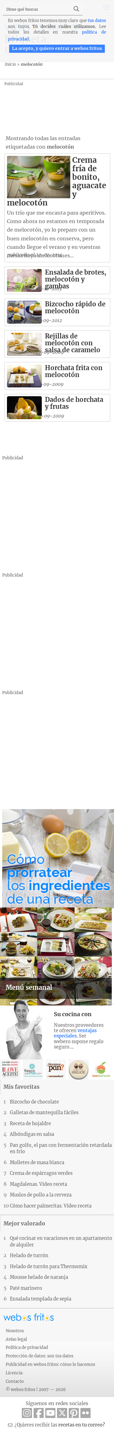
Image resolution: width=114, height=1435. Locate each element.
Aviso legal (16, 1339)
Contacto (15, 1381)
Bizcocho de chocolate (34, 1102)
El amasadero (56, 1070)
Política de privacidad (27, 1347)
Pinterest (74, 1413)
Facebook (39, 1413)
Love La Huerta (101, 1070)
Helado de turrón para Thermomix (48, 1266)
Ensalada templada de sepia (40, 1299)
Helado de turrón (29, 1255)
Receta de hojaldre (30, 1123)
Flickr (85, 1413)
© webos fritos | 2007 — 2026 (36, 1389)
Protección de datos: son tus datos (39, 1355)
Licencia (14, 1372)
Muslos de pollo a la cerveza (41, 1195)
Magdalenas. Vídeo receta (38, 1184)
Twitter (62, 1413)
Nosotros (15, 1330)
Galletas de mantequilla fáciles (44, 1112)
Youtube (50, 1413)
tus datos (97, 20)
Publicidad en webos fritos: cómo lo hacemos (50, 1364)
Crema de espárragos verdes (41, 1173)
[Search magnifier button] (76, 9)
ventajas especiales (75, 1033)
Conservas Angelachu (78, 1070)
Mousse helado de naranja (39, 1277)
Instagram (27, 1413)
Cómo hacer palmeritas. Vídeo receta (51, 1206)
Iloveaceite (10, 1070)
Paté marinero (26, 1288)
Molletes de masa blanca (37, 1162)
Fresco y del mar (33, 1070)
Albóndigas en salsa (32, 1134)
